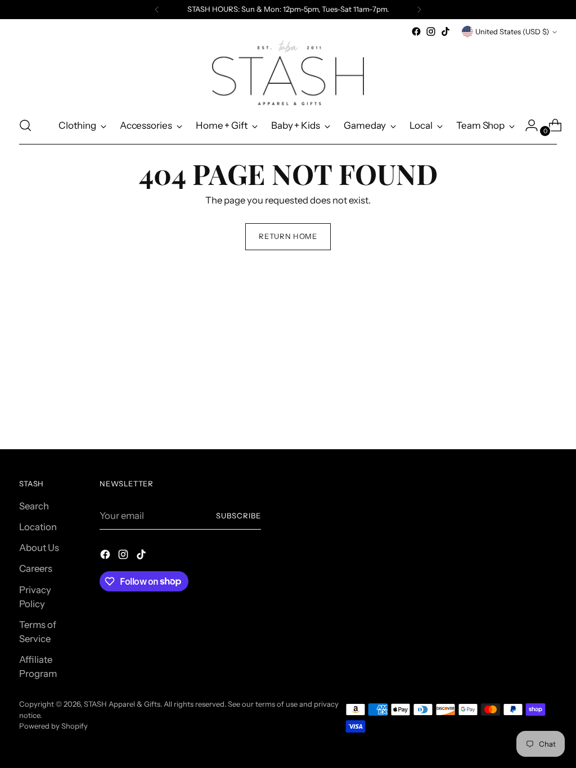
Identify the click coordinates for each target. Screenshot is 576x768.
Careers (35, 568)
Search (34, 506)
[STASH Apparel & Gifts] (288, 72)
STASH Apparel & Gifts (122, 703)
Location (38, 526)
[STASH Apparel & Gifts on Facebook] (416, 31)
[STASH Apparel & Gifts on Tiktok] (445, 31)
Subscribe (238, 515)
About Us (39, 547)
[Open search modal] (25, 125)
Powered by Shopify (53, 725)
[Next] (419, 9)
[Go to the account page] (527, 125)
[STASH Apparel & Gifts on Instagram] (431, 31)
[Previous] (157, 9)
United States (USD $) (512, 31)
